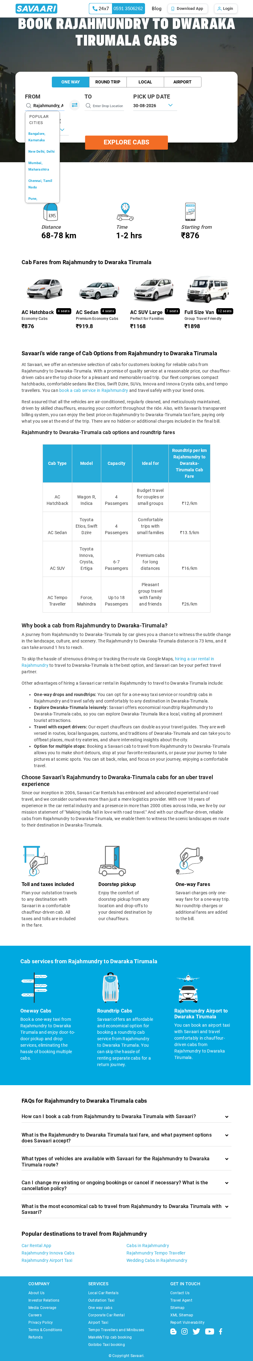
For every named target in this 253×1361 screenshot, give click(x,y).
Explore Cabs (126, 142)
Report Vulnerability (187, 1322)
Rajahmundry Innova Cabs (48, 1252)
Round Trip (107, 81)
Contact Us (180, 1293)
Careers (35, 1315)
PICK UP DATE (151, 96)
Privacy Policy (40, 1322)
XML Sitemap (181, 1315)
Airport (182, 81)
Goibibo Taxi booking (106, 1345)
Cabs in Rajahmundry (147, 1245)
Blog (156, 8)
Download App (190, 8)
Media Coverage (42, 1308)
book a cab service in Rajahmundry (93, 390)
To (88, 96)
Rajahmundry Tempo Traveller (155, 1252)
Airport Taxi (98, 1322)
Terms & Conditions (45, 1330)
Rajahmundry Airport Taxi (47, 1260)
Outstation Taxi (101, 1300)
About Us (36, 1293)
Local (145, 81)
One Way (70, 81)
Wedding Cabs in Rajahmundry (156, 1260)
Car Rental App (37, 1245)
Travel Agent (181, 1300)
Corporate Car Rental (106, 1315)
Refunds (35, 1337)
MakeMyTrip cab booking (110, 1337)
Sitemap (177, 1308)
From (32, 96)
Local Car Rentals (103, 1293)
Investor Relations (44, 1300)
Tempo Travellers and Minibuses (116, 1330)
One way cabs (100, 1308)
